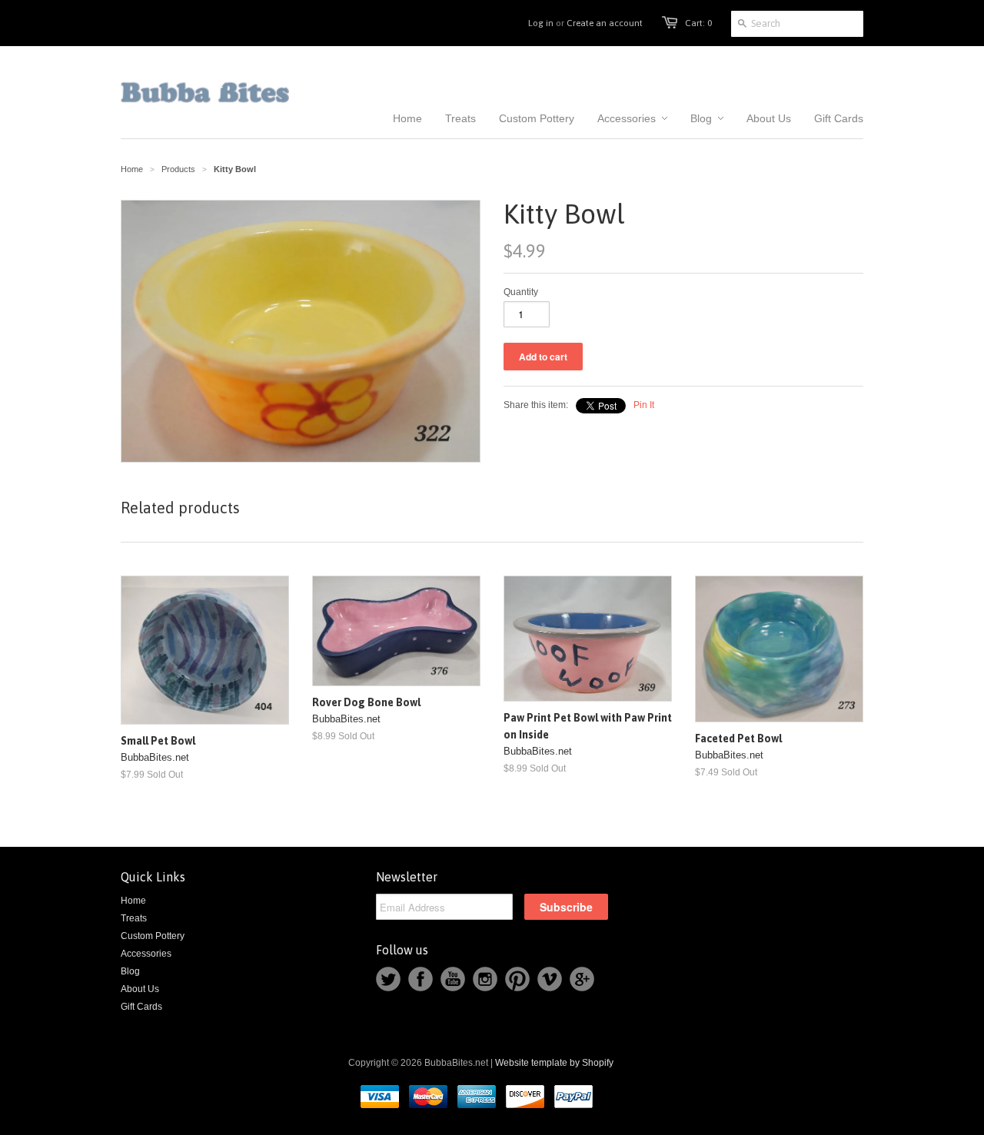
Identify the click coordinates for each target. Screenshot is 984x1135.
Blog (130, 971)
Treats (134, 918)
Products (178, 169)
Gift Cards (141, 1006)
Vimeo (549, 979)
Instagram (485, 979)
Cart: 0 (698, 23)
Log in (541, 23)
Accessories (146, 953)
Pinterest (517, 979)
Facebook (420, 979)
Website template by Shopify (554, 1062)
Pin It (643, 405)
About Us (140, 989)
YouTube (452, 979)
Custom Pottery (152, 936)
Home (133, 900)
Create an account (605, 23)
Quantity (521, 292)
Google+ (582, 979)
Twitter (388, 979)
